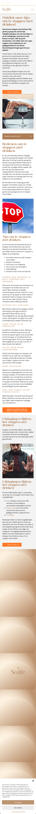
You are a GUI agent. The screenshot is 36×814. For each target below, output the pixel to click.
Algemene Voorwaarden (18, 811)
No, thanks (18, 808)
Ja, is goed (18, 802)
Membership (11, 508)
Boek (8, 501)
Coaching (9, 515)
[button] (33, 781)
